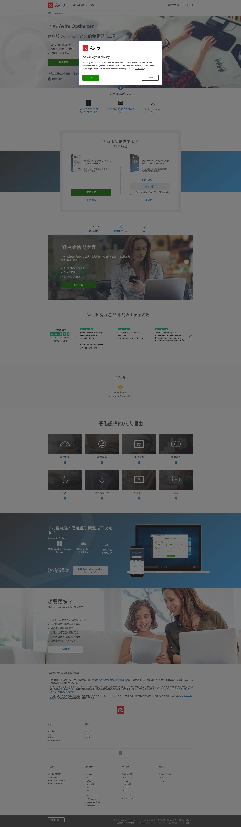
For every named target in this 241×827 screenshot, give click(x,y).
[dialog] (120, 63)
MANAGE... (150, 78)
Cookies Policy (140, 69)
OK (91, 78)
